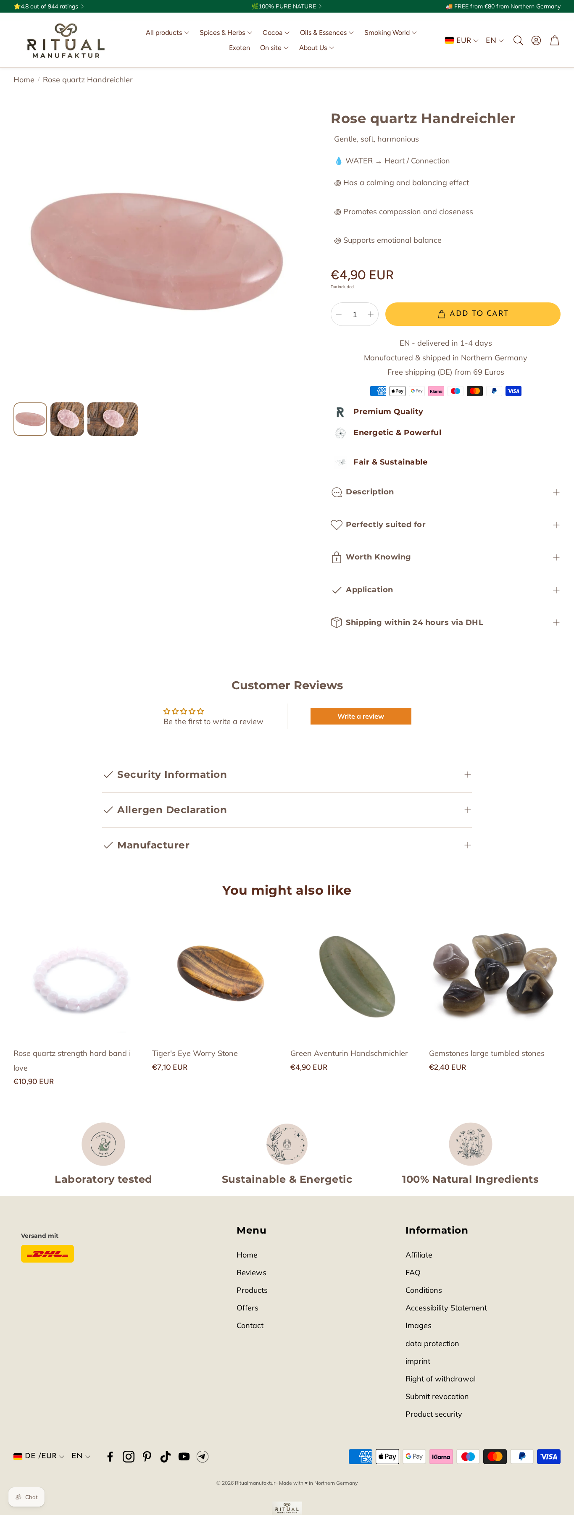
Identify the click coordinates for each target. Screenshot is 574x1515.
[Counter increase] (370, 314)
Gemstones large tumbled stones (487, 1053)
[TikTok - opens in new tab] (165, 1456)
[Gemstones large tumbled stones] (495, 974)
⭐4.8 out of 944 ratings (45, 6)
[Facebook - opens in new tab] (110, 1456)
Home (23, 79)
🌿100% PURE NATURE (283, 6)
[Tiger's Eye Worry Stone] (218, 974)
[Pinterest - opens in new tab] (147, 1456)
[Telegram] (202, 1456)
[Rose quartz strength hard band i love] (79, 974)
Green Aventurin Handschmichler (349, 1053)
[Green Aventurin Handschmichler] (356, 974)
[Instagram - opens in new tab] (128, 1456)
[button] (518, 40)
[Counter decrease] (338, 314)
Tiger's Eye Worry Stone (195, 1053)
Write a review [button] (360, 716)
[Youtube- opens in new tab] (184, 1456)
